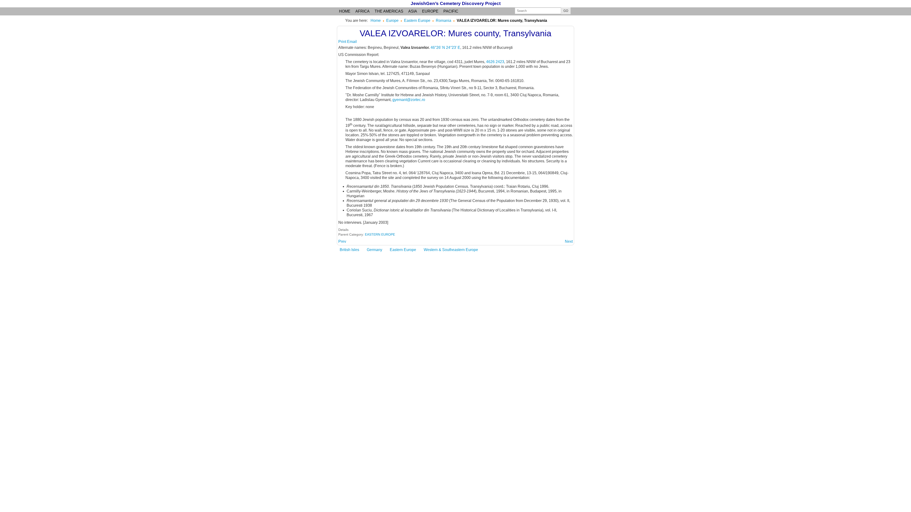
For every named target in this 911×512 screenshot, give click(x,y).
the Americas (389, 11)
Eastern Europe (403, 250)
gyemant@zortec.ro (408, 100)
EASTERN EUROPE (380, 234)
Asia (412, 11)
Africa (362, 11)
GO (565, 11)
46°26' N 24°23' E (445, 48)
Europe (430, 11)
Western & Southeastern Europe (451, 250)
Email (352, 42)
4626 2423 (495, 62)
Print (342, 42)
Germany (374, 250)
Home (344, 11)
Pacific (450, 11)
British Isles (349, 250)
